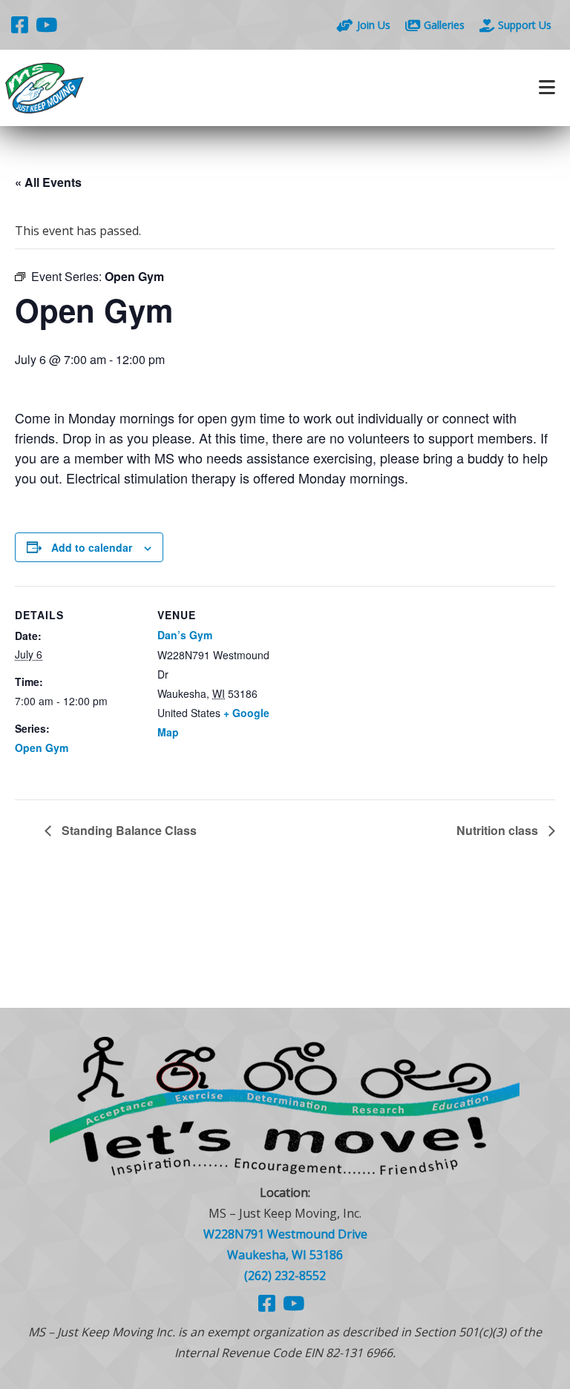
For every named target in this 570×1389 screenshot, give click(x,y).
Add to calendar (91, 547)
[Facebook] (19, 24)
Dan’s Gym (184, 634)
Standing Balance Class (128, 830)
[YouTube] (46, 24)
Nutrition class (498, 830)
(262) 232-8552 (285, 1275)
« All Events (48, 182)
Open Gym (41, 747)
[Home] (142, 88)
